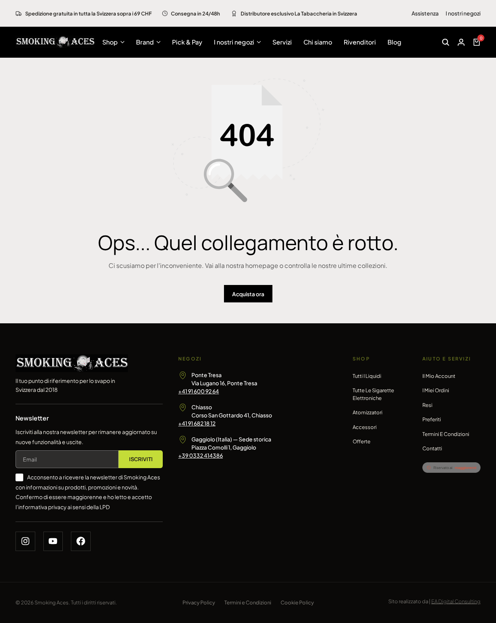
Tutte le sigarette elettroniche (373, 394)
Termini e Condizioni (445, 434)
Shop (110, 42)
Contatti (432, 448)
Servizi (282, 42)
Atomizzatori (367, 412)
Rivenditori (360, 42)
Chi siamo (317, 42)
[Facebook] (81, 541)
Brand (145, 42)
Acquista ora (248, 293)
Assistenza (425, 13)
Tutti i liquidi (367, 376)
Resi (427, 405)
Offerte (361, 441)
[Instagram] (25, 541)
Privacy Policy (199, 602)
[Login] (461, 42)
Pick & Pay (187, 42)
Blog (394, 42)
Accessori (365, 427)
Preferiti (431, 419)
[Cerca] (445, 42)
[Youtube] (53, 541)
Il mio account (438, 376)
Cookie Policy (297, 602)
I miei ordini (435, 390)
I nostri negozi (463, 13)
